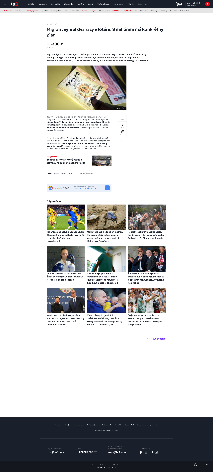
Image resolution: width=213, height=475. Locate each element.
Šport (90, 4)
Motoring (154, 11)
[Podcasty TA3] (179, 4)
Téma (66, 11)
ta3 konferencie (130, 11)
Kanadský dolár (73, 173)
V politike (44, 11)
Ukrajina (93, 11)
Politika (31, 4)
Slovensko (43, 4)
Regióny (81, 4)
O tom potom (56, 11)
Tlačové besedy (103, 4)
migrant (55, 173)
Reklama (79, 425)
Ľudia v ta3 (129, 425)
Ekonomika (68, 4)
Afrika (82, 173)
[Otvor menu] (5, 4)
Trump (84, 11)
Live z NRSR (20, 11)
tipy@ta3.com (55, 452)
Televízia (58, 425)
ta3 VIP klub (116, 11)
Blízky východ (32, 11)
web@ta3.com (117, 452)
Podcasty (163, 11)
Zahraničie (55, 4)
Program (68, 425)
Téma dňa (75, 11)
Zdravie (130, 4)
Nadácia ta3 (184, 11)
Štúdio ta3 (144, 11)
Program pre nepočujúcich (148, 425)
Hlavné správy (104, 11)
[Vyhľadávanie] (207, 4)
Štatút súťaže (92, 425)
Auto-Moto (118, 4)
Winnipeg (89, 173)
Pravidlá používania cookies (106, 431)
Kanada (63, 173)
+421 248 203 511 (87, 452)
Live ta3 (9, 11)
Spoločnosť (142, 4)
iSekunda (173, 11)
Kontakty (118, 425)
